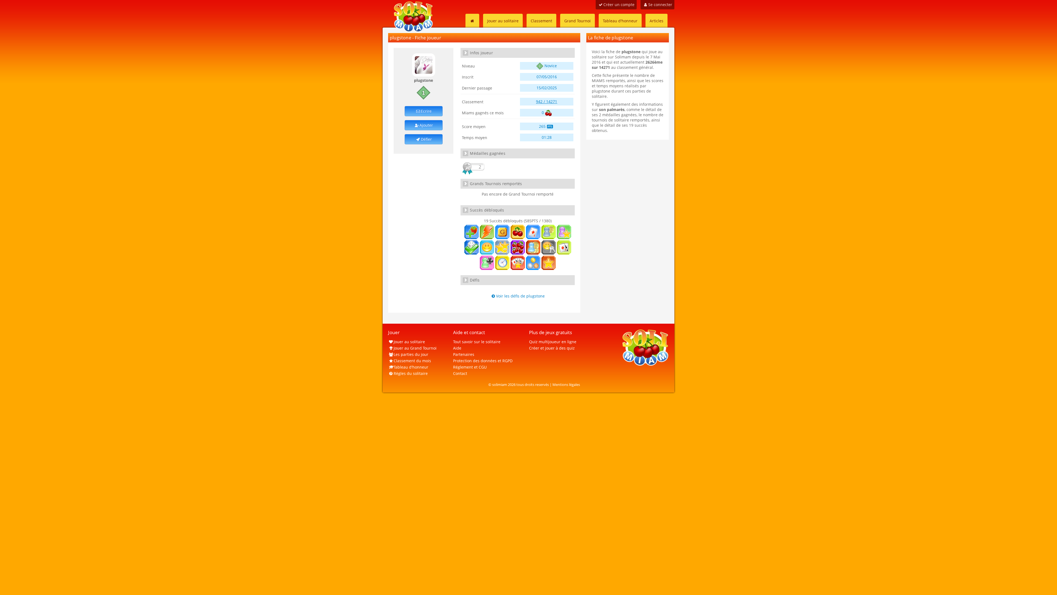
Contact (460, 373)
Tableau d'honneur (620, 20)
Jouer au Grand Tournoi (415, 348)
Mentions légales (566, 384)
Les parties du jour (411, 354)
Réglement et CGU (470, 367)
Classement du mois (412, 360)
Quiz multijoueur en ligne (552, 341)
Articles (656, 20)
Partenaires (463, 354)
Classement (541, 20)
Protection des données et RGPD (483, 360)
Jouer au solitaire (503, 20)
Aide (457, 348)
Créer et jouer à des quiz (552, 348)
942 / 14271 (546, 101)
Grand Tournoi (577, 20)
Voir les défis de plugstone (520, 296)
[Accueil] (472, 21)
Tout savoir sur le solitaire (476, 341)
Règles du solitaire (411, 373)
